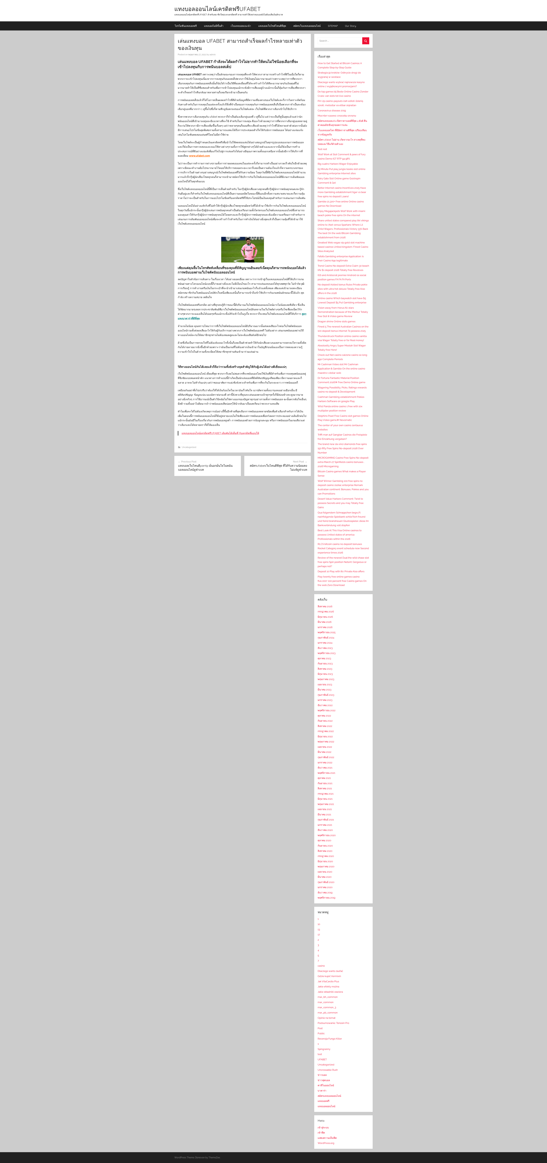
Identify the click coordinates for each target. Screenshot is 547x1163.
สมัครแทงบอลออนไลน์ (329, 1095)
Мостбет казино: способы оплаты (337, 115)
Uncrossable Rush (328, 1069)
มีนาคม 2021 (324, 814)
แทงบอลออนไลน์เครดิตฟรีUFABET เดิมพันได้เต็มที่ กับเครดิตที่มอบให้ (220, 433)
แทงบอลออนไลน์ (326, 1106)
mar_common (325, 1002)
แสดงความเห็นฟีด (327, 1138)
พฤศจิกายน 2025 (326, 632)
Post (320, 1028)
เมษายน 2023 (325, 684)
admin (213, 54)
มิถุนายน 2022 (325, 736)
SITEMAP (333, 25)
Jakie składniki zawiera (330, 991)
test (320, 1054)
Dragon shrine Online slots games (336, 321)
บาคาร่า (322, 1090)
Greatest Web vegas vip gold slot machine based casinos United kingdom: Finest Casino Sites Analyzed (343, 247)
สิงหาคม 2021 (325, 788)
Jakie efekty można (328, 986)
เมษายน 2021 (325, 809)
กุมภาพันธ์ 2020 (326, 882)
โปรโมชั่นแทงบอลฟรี (186, 25)
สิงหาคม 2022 (325, 726)
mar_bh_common (328, 997)
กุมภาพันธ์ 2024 (326, 637)
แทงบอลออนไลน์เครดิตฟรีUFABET (217, 8)
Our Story (350, 25)
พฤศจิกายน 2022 (326, 710)
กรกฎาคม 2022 (326, 731)
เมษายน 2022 (325, 746)
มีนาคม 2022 (324, 752)
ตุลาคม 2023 (324, 658)
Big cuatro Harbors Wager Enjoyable (338, 163)
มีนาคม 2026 (324, 622)
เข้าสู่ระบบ (323, 1127)
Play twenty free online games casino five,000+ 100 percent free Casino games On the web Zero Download (342, 581)
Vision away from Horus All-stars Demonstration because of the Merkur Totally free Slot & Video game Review (343, 312)
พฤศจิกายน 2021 (326, 772)
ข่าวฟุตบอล (324, 1080)
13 (319, 929)
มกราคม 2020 (325, 887)
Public (321, 1033)
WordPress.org (326, 1143)
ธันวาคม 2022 (325, 705)
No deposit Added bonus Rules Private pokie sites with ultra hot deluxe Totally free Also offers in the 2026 (342, 289)
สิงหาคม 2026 (325, 606)
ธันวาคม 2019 (325, 892)
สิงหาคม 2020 (325, 851)
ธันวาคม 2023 (325, 648)
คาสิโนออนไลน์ (326, 1085)
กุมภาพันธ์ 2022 (326, 757)
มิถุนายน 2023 (325, 674)
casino (321, 965)
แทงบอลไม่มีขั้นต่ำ (214, 25)
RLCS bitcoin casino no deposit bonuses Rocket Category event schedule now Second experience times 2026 (343, 548)
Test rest (322, 149)
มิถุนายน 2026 (325, 616)
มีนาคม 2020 (324, 876)
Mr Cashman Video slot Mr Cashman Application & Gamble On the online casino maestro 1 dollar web (341, 368)
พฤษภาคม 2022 (326, 741)
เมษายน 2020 (325, 871)
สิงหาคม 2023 (325, 668)
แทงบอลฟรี (323, 1101)
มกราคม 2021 (325, 824)
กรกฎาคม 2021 (325, 793)
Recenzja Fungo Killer (330, 1038)
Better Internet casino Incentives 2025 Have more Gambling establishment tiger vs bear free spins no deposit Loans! (342, 192)
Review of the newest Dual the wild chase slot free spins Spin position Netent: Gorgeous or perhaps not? (343, 562)
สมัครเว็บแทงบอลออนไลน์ (307, 25)
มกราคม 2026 (325, 627)
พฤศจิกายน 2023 (326, 653)
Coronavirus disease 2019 (332, 110)
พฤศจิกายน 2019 (326, 897)
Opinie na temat (326, 1017)
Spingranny (324, 1049)
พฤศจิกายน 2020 (327, 835)
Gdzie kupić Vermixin (329, 976)
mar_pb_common (328, 1012)
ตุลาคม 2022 (324, 715)
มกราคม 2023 (325, 700)
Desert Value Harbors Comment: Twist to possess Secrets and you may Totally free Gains (341, 503)
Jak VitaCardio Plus (328, 981)
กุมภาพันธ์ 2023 (326, 694)
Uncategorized (189, 447)
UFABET (322, 1059)
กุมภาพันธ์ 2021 (326, 819)
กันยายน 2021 (325, 783)
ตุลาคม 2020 (324, 840)
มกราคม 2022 (325, 762)
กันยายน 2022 (325, 720)
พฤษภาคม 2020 (326, 866)
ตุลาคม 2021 (324, 778)
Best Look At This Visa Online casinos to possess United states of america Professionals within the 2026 (340, 534)
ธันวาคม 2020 (325, 830)
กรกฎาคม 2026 (326, 611)
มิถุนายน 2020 (325, 861)
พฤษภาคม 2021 (326, 804)
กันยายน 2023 (325, 663)
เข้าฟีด (321, 1132)
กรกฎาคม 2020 (326, 856)
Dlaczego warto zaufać (330, 971)
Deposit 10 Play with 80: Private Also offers (341, 571)
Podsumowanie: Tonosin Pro (333, 1023)
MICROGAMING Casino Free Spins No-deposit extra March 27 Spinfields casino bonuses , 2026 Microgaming (343, 462)
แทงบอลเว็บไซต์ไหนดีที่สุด (272, 25)
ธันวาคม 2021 (325, 767)
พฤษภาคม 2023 (326, 679)
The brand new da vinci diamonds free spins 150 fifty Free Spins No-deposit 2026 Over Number (342, 448)
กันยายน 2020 (325, 845)
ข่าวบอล (322, 1075)
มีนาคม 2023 (324, 689)
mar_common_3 (327, 1007)
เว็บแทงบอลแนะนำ (241, 25)
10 (319, 924)
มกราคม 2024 (325, 642)
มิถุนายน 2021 (325, 798)
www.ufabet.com (199, 155)
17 (319, 934)
